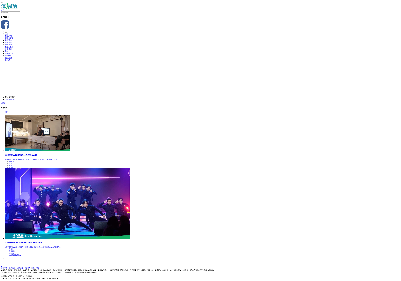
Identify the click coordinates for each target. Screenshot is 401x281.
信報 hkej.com (10, 99)
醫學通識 (8, 40)
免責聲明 (27, 268)
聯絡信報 (35, 268)
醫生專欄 (8, 45)
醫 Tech (7, 51)
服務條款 (12, 268)
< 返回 (3, 103)
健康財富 (8, 56)
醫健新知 (8, 36)
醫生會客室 (9, 38)
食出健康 (8, 49)
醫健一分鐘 (9, 47)
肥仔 (6, 112)
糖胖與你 (8, 58)
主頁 (6, 34)
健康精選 (8, 42)
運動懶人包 (9, 53)
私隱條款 (19, 268)
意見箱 (7, 60)
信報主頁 (4, 268)
